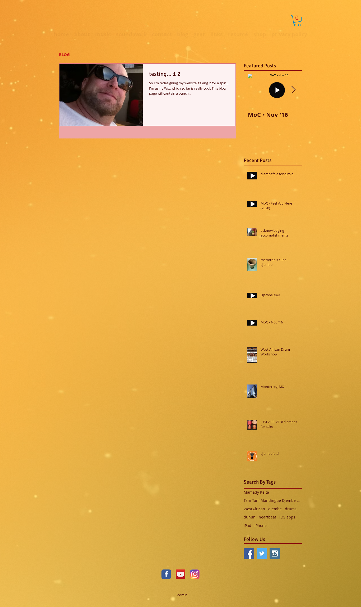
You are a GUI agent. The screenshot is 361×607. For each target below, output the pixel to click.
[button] (297, 20)
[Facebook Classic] (166, 574)
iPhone (260, 525)
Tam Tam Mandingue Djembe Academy (273, 500)
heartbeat (267, 517)
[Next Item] (293, 90)
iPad (247, 525)
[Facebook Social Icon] (249, 553)
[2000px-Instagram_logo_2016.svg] (195, 574)
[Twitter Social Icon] (262, 553)
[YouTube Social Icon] (180, 574)
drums (291, 508)
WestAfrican (254, 508)
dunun (250, 517)
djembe (275, 508)
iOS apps (287, 517)
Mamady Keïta (256, 492)
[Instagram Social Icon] (275, 553)
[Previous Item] (252, 90)
